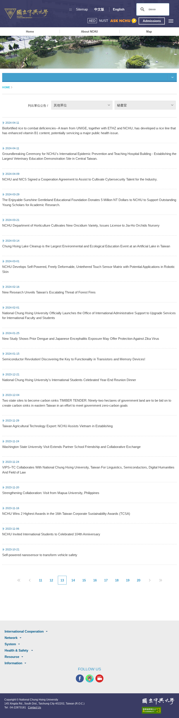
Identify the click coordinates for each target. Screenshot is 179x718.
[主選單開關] (171, 21)
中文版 (99, 9)
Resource (12, 657)
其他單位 (60, 105)
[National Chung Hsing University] (26, 14)
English (118, 9)
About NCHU (89, 31)
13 (62, 580)
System (10, 644)
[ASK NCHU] (123, 20)
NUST (103, 21)
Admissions (152, 21)
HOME (6, 87)
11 (40, 580)
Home (30, 31)
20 (138, 580)
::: (70, 9)
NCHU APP (90, 678)
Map (149, 31)
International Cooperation (24, 631)
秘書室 (122, 105)
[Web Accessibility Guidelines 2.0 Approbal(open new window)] (158, 710)
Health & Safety (17, 650)
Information (13, 663)
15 (84, 580)
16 (95, 580)
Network (11, 638)
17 (106, 580)
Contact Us (34, 707)
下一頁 (149, 580)
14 (73, 580)
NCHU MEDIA (99, 678)
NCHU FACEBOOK (80, 678)
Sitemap (82, 9)
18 (117, 580)
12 (51, 580)
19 (127, 580)
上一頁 (29, 580)
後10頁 (160, 580)
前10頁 (18, 580)
